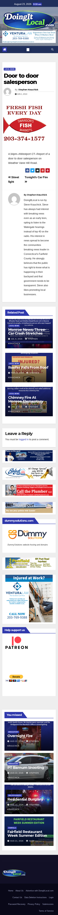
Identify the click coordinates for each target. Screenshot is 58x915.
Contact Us (17, 897)
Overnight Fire (20, 736)
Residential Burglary (25, 799)
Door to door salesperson (21, 78)
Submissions (48, 904)
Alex (31, 841)
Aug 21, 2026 (16, 841)
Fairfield (12, 828)
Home (10, 891)
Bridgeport (13, 732)
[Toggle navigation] (28, 49)
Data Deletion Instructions (35, 897)
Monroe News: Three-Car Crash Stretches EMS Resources (27, 333)
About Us (19, 891)
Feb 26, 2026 (17, 373)
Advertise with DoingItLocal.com (40, 891)
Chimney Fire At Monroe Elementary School (25, 401)
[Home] (4, 49)
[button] (52, 49)
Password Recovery (16, 904)
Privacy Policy (34, 904)
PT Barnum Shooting (25, 767)
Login (51, 897)
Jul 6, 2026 (16, 339)
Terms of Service (46, 911)
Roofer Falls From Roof (28, 367)
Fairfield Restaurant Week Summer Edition (27, 834)
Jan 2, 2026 (17, 407)
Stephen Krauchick (28, 89)
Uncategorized (14, 795)
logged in (24, 439)
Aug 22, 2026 (16, 741)
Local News (10, 69)
